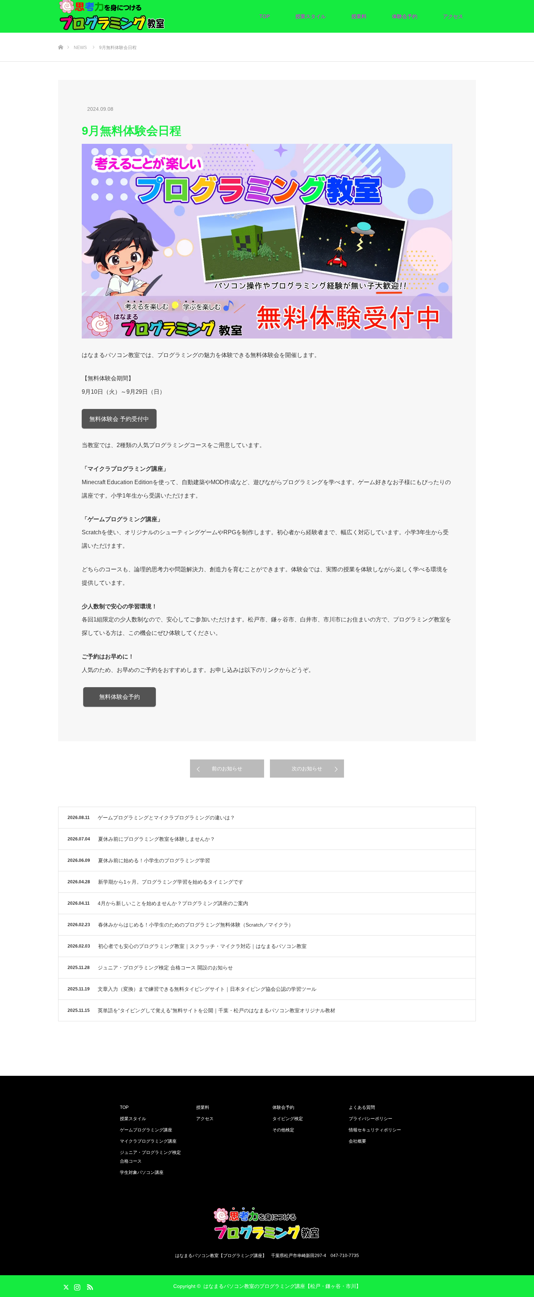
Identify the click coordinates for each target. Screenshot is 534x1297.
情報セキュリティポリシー (375, 1129)
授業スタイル (310, 16)
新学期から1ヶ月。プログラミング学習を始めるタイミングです (170, 882)
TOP (264, 16)
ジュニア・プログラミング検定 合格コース (150, 1157)
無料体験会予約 (119, 697)
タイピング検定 (287, 1118)
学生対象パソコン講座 (141, 1172)
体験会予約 (404, 16)
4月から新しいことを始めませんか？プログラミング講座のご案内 (173, 903)
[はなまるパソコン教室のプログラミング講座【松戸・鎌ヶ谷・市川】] (267, 1226)
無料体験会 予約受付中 (119, 419)
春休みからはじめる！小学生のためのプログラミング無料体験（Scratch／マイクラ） (196, 925)
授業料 (359, 16)
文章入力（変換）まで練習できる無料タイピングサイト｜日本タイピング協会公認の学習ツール (207, 989)
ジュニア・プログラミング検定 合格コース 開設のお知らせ (165, 967)
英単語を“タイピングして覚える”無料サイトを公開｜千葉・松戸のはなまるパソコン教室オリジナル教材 (216, 1010)
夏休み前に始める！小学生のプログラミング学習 (154, 860)
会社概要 (357, 1141)
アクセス (453, 16)
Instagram (76, 1285)
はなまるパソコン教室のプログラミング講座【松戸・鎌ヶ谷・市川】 (282, 1286)
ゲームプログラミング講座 (146, 1129)
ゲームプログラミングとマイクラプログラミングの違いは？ (166, 817)
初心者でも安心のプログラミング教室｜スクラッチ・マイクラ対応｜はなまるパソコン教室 (202, 946)
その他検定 (283, 1129)
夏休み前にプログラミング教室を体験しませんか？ (156, 839)
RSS (89, 1285)
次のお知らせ (307, 768)
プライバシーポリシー (370, 1118)
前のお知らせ (227, 768)
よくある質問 (362, 1107)
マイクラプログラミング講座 (148, 1141)
